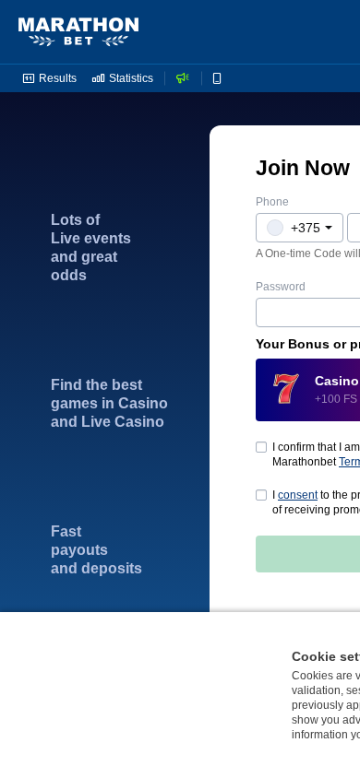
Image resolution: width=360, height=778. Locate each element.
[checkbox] (261, 495)
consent (298, 495)
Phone (272, 201)
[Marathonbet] (78, 32)
